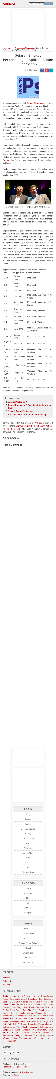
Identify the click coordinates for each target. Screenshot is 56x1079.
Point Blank (28, 962)
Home (5, 48)
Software (36, 1032)
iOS (28, 1016)
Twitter (25, 1067)
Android (28, 888)
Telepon (28, 1035)
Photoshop (29, 48)
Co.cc (50, 1002)
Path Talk (28, 908)
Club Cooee (28, 938)
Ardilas (9, 3)
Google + (17, 1067)
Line (28, 898)
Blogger (17, 1075)
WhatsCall (33, 1038)
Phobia (24, 1024)
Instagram (28, 893)
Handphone (48, 1013)
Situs (51, 1030)
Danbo (28, 819)
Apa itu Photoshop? (17, 402)
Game (35, 1010)
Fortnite (19, 1010)
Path (28, 903)
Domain (50, 1005)
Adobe (6, 160)
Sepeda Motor (28, 853)
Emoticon (39, 1007)
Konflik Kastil (9, 1018)
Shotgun (26, 1030)
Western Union (28, 872)
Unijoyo (42, 1035)
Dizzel (28, 948)
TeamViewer (8, 1035)
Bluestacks (48, 999)
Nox (51, 1021)
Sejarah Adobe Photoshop (20, 411)
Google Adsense (28, 829)
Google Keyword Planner (30, 1013)
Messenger (14, 1021)
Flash (12, 1010)
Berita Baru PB (22, 999)
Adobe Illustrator (10, 996)
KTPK (19, 1018)
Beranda (6, 978)
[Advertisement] (28, 26)
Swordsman (48, 1032)
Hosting (6, 1016)
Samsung (49, 1027)
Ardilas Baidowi (26, 1072)
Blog (28, 814)
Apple (50, 996)
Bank (11, 999)
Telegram (28, 912)
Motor (28, 843)
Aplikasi (44, 996)
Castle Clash (28, 929)
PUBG (41, 1027)
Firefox (28, 824)
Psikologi (28, 848)
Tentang (6, 984)
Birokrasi (33, 999)
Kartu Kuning (28, 839)
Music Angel (43, 1021)
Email (31, 1007)
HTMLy (28, 834)
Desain (37, 1005)
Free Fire (27, 1010)
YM (14, 1041)
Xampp (43, 1038)
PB (18, 1024)
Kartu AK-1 (36, 1016)
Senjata (6, 1030)
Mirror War (28, 958)
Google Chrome (10, 1013)
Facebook (49, 1007)
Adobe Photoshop (16, 48)
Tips (28, 867)
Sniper (26, 1032)
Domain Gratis (9, 1007)
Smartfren (15, 1032)
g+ (47, 70)
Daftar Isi (7, 981)
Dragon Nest (28, 953)
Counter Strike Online (28, 943)
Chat (18, 1002)
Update (50, 1035)
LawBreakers (28, 1018)
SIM (28, 858)
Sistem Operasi (41, 1030)
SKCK (28, 863)
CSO (24, 1005)
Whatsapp (23, 1038)
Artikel (5, 999)
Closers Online (28, 933)
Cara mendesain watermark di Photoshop (27, 414)
